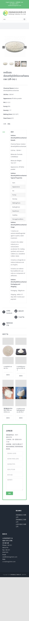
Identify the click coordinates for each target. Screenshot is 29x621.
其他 (9, 124)
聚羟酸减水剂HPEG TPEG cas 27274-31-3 (8, 410)
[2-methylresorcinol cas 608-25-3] (21, 351)
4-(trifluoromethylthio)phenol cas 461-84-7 (21, 410)
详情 (9, 375)
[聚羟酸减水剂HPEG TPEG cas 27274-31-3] (8, 393)
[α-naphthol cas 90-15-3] (8, 351)
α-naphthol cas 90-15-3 (8, 367)
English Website (10, 2)
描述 (3, 132)
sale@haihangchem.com (9, 557)
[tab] (5, 132)
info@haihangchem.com (14, 5)
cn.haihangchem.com (8, 561)
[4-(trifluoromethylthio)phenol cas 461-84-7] (21, 393)
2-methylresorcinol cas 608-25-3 (21, 368)
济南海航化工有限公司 (15, 574)
